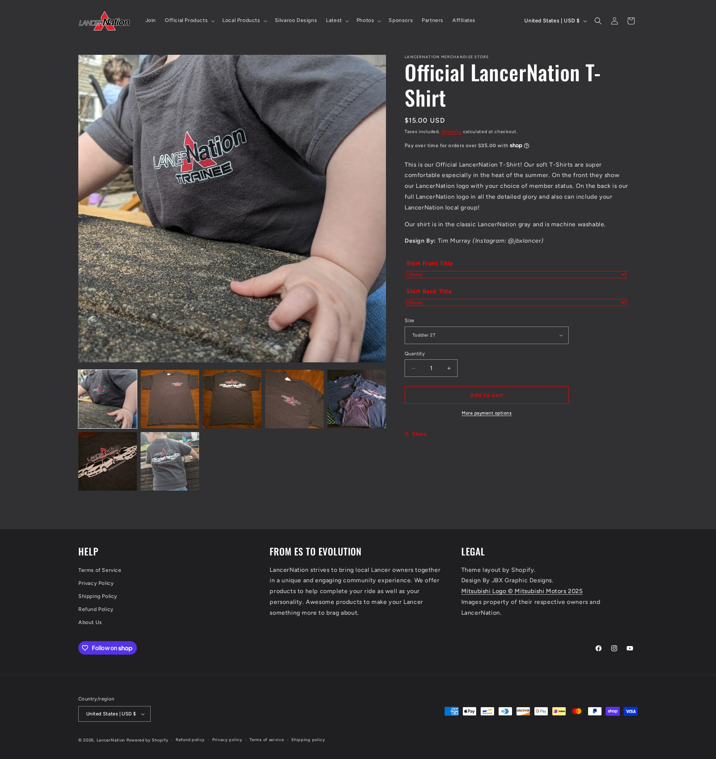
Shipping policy (308, 739)
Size (409, 320)
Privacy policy (227, 739)
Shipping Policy (97, 596)
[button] (189, 20)
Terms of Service (100, 570)
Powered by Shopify (147, 740)
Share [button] (419, 434)
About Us (90, 623)
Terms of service (266, 739)
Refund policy (190, 739)
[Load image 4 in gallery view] (294, 399)
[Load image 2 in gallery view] (170, 399)
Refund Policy (96, 609)
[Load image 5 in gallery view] (356, 399)
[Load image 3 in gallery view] (232, 399)
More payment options (487, 413)
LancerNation (111, 740)
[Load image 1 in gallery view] (107, 399)
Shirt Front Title (429, 263)
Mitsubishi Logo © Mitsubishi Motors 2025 (522, 591)
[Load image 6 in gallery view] (107, 461)
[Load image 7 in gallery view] (170, 461)
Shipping (452, 131)
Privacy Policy (96, 583)
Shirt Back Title (429, 291)
